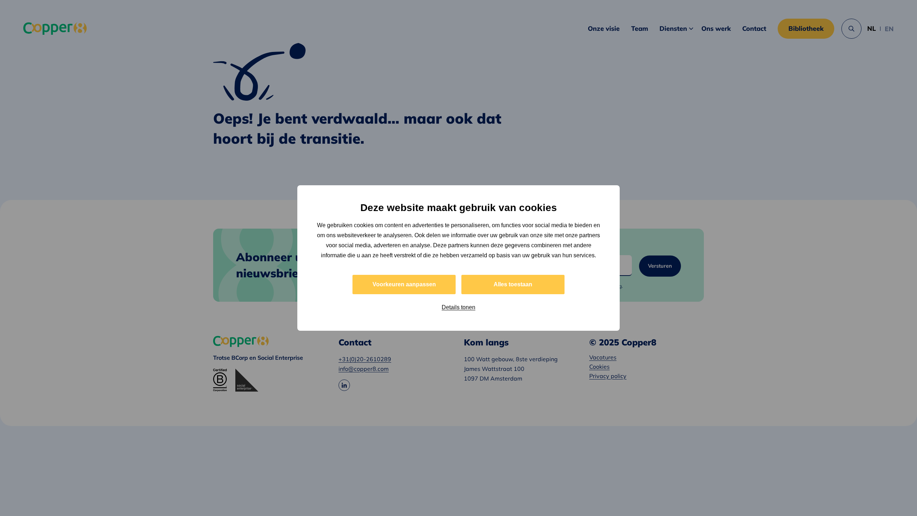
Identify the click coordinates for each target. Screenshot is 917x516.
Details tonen (458, 307)
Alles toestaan (513, 284)
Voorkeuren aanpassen (404, 284)
